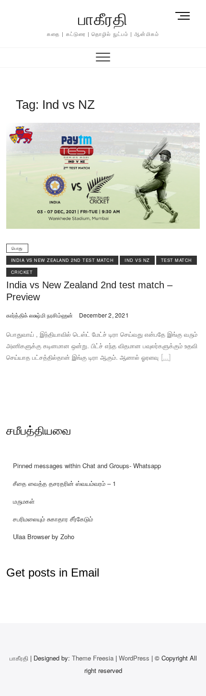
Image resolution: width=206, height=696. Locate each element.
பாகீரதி (103, 19)
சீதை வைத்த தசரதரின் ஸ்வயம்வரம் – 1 (64, 483)
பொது (17, 248)
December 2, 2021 (102, 315)
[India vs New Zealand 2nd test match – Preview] (103, 128)
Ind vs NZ (137, 260)
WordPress (134, 657)
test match (176, 260)
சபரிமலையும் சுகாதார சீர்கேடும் (53, 518)
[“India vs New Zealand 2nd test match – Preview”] (166, 359)
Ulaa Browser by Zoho (43, 536)
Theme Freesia (93, 657)
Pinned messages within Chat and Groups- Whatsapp (87, 465)
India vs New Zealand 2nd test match (62, 260)
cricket (22, 272)
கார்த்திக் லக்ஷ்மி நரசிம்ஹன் (39, 315)
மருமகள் (23, 501)
